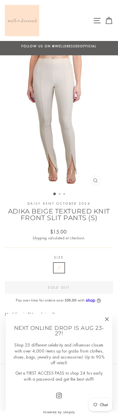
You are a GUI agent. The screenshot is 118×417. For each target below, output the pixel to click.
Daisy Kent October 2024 (59, 203)
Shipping (40, 238)
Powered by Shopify (59, 412)
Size (59, 257)
